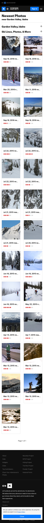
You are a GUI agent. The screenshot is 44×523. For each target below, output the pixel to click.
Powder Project (27, 469)
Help (3, 459)
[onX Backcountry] (8, 2)
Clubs (4, 466)
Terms (27, 520)
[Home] (11, 9)
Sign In (34, 9)
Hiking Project (27, 462)
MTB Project (27, 459)
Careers (5, 505)
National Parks (27, 472)
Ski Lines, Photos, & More (16, 31)
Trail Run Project (28, 466)
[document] (22, 513)
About (4, 456)
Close (22, 516)
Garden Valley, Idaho (13, 26)
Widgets (5, 462)
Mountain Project (28, 456)
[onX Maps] (7, 487)
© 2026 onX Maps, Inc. (16, 520)
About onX (5, 502)
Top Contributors (7, 469)
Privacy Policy (21, 512)
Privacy (32, 520)
